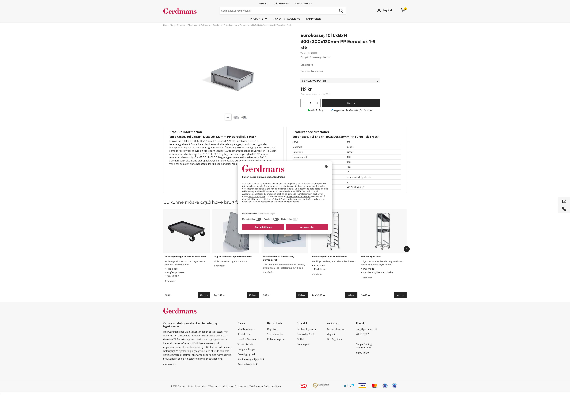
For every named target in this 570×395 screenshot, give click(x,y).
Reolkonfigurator (306, 329)
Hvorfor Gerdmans (248, 339)
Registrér (272, 329)
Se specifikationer (311, 71)
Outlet (300, 339)
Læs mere (306, 65)
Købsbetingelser (276, 339)
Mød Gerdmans (246, 329)
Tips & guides (334, 339)
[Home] (185, 11)
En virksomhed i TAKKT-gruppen (249, 386)
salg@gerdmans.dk (366, 329)
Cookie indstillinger (272, 386)
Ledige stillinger (246, 349)
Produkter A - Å (305, 334)
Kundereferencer (336, 329)
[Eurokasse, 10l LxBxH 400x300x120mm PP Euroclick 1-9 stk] (237, 72)
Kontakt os (244, 334)
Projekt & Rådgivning (286, 18)
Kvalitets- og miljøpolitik (251, 359)
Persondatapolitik (247, 364)
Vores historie (245, 344)
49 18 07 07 (362, 334)
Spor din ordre (275, 334)
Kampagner (313, 18)
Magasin (331, 334)
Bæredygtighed (246, 354)
